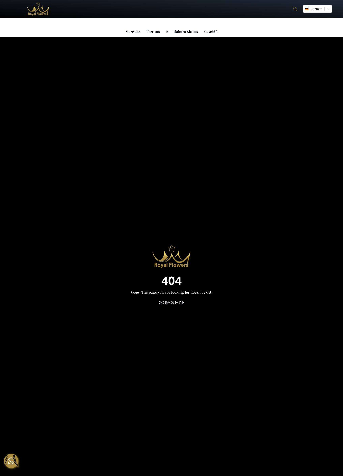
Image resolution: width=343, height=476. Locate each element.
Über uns (153, 32)
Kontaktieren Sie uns (182, 32)
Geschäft (211, 32)
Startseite (133, 32)
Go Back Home (171, 302)
